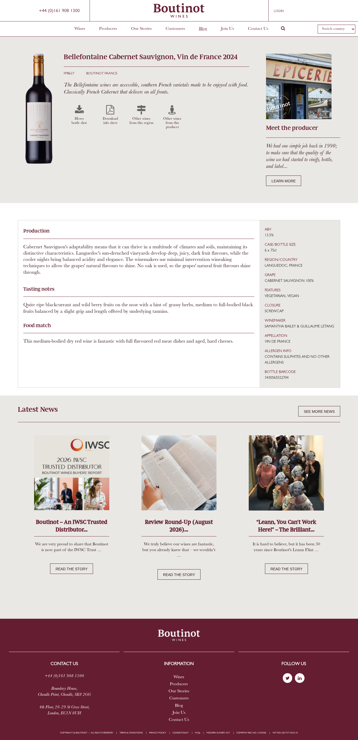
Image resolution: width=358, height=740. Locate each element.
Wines (79, 28)
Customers (175, 28)
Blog (203, 28)
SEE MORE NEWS (319, 411)
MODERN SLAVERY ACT (218, 733)
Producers (108, 28)
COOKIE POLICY (180, 733)
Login (279, 11)
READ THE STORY (72, 569)
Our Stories (141, 28)
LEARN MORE (284, 181)
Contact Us (258, 28)
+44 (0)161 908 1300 (59, 11)
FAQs (197, 733)
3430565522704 (277, 378)
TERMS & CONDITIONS (131, 733)
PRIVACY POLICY (157, 733)
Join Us (227, 28)
